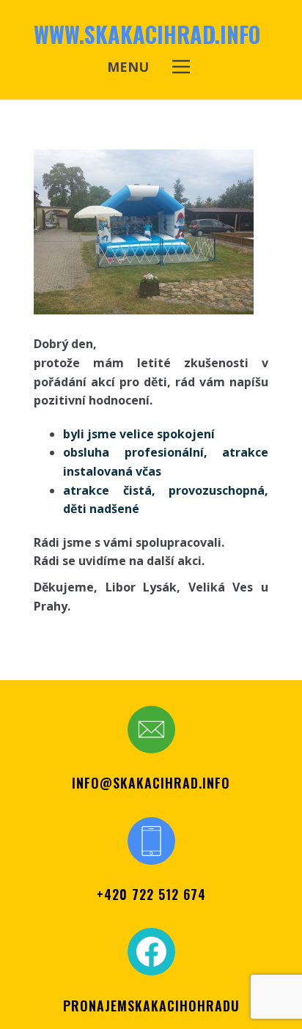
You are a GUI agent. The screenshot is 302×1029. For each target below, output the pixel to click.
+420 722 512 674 (151, 894)
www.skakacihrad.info (147, 34)
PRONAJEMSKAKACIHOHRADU (151, 1005)
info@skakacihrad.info (151, 782)
